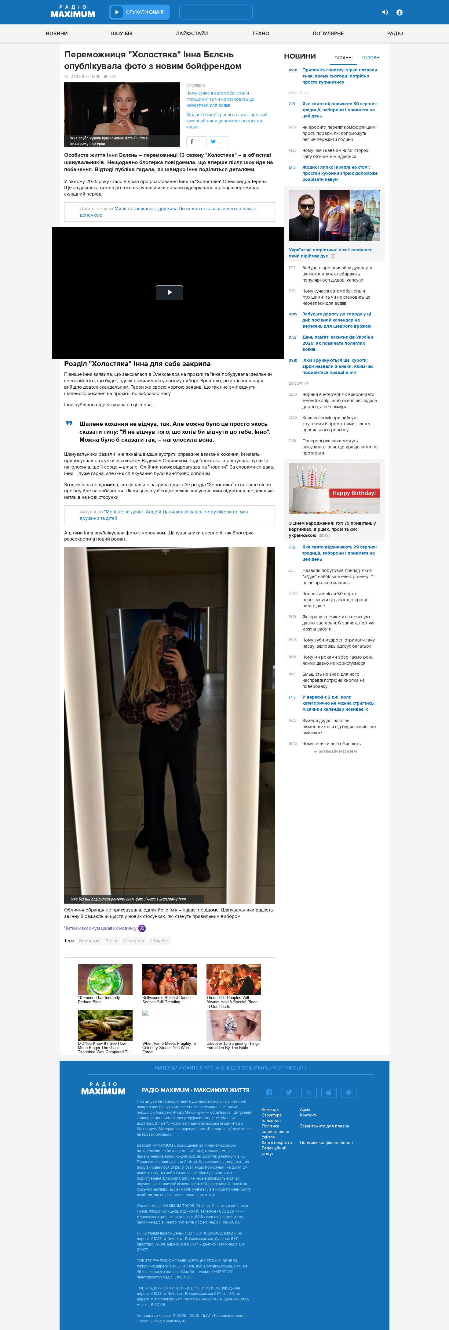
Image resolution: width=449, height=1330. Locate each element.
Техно (260, 34)
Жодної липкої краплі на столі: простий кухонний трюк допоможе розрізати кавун (226, 121)
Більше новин (338, 751)
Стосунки (134, 941)
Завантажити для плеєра (324, 1126)
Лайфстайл (192, 34)
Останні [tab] (343, 57)
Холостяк (89, 941)
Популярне (328, 34)
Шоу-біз (122, 34)
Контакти (309, 1115)
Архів (305, 1109)
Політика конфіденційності (326, 1142)
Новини (57, 34)
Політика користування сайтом (275, 1131)
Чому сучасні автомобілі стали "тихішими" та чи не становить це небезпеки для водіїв (220, 99)
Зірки (112, 941)
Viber (142, 928)
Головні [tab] (371, 57)
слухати (145, 12)
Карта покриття (277, 1142)
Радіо (395, 34)
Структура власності (272, 1118)
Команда (270, 1109)
